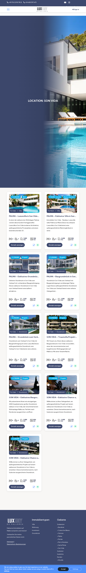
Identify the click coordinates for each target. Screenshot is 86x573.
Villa (20, 211)
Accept (63, 569)
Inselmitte (60, 554)
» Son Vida (60, 548)
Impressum (10, 541)
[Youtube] (65, 2)
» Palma (59, 536)
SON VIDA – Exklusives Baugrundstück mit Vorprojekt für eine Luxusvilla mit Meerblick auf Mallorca (24, 397)
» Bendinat (60, 527)
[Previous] (11, 203)
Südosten (60, 551)
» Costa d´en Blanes (63, 530)
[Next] (38, 203)
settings (6, 571)
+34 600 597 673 (30, 2)
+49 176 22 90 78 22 (15, 2)
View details (24, 245)
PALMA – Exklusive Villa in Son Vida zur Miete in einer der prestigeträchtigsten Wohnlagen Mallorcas (62, 216)
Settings (75, 569)
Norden (59, 557)
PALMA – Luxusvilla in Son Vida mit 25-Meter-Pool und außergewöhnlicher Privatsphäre (24, 216)
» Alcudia (60, 560)
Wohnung (35, 527)
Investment (35, 530)
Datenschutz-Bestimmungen (16, 544)
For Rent (51, 211)
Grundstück (23, 271)
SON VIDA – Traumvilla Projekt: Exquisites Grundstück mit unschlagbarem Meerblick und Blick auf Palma (62, 337)
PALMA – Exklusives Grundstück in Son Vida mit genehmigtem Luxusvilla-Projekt (24, 276)
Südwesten (60, 524)
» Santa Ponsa (61, 545)
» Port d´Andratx (62, 542)
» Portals (60, 539)
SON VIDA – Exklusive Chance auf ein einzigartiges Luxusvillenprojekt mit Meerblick (62, 397)
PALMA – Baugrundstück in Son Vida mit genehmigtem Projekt (62, 276)
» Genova (60, 533)
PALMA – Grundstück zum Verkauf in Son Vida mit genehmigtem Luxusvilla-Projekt (24, 337)
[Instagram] (69, 2)
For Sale (13, 211)
